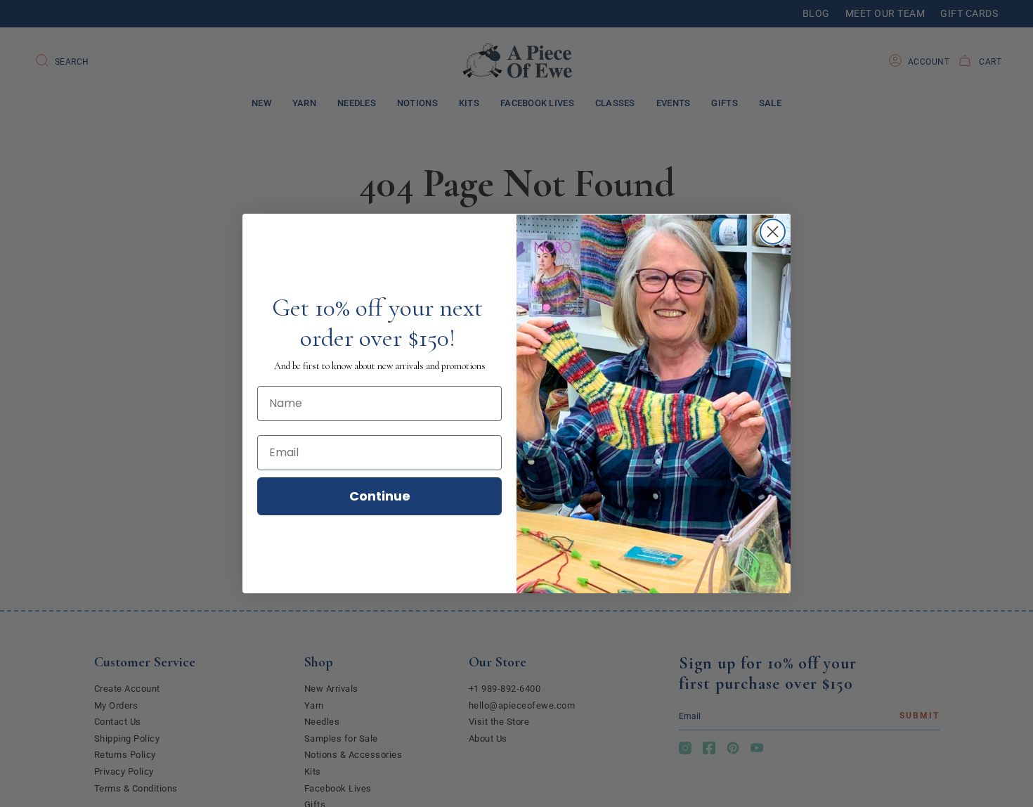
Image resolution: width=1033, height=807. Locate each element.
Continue (379, 496)
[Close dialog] (772, 231)
